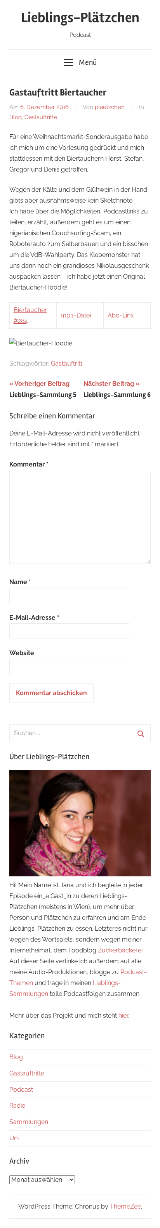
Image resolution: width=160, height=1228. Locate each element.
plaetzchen (110, 107)
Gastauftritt (66, 363)
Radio (17, 1105)
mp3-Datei (76, 315)
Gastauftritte (40, 117)
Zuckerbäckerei (120, 950)
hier (123, 1015)
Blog (15, 117)
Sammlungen (28, 1122)
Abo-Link (121, 315)
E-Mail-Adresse (34, 617)
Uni (14, 1138)
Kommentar (29, 464)
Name (20, 582)
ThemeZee (125, 1206)
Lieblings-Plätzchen (80, 17)
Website (21, 653)
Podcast (21, 1089)
